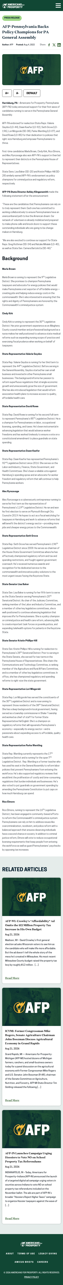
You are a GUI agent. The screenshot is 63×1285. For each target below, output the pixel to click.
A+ (7, 93)
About (10, 1254)
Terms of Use (26, 1254)
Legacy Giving (48, 1254)
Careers (42, 1263)
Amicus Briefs (24, 1263)
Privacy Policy (31, 1277)
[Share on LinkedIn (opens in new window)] (59, 45)
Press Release (12, 18)
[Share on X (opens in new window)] (54, 45)
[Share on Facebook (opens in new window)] (49, 45)
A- (17, 93)
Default (32, 93)
